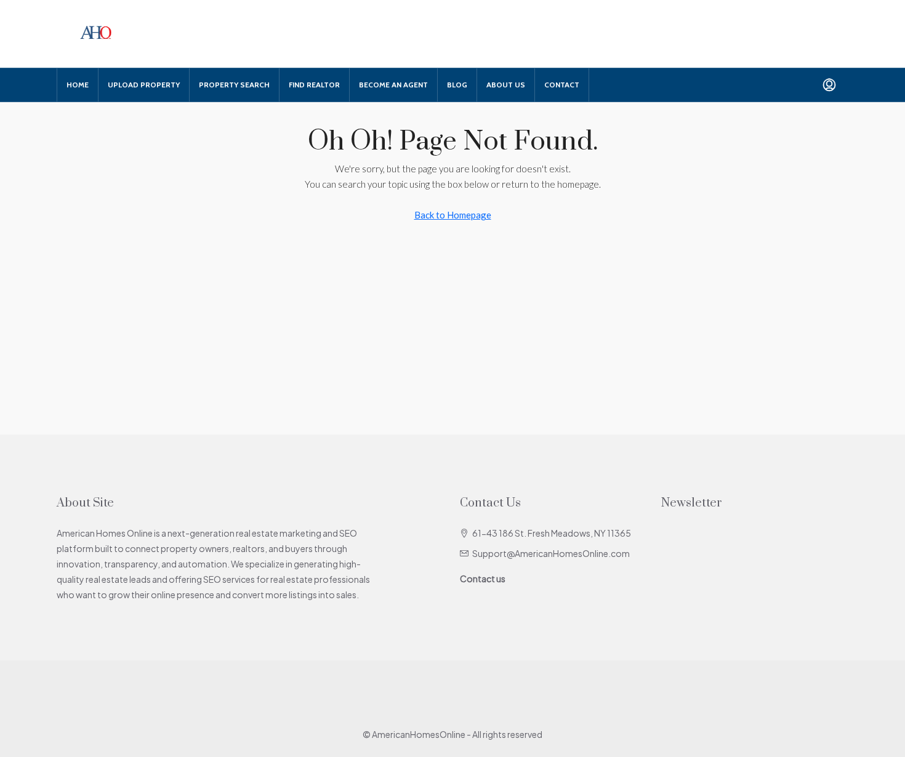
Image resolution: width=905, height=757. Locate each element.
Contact (561, 84)
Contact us (482, 578)
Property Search (234, 84)
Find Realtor (314, 84)
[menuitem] (829, 85)
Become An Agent (393, 84)
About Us (505, 84)
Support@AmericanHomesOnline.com (551, 553)
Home (77, 84)
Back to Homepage (452, 214)
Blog (457, 84)
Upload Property (144, 84)
